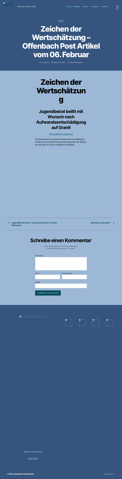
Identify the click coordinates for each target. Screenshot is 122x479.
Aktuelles (77, 6)
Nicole (47, 62)
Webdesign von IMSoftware (33, 452)
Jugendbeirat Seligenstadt (23, 474)
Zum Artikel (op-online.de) (61, 134)
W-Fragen (94, 6)
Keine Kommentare (76, 62)
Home (69, 6)
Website (37, 282)
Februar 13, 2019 (59, 62)
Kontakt (104, 6)
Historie (85, 6)
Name (37, 273)
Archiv (61, 21)
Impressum (33, 458)
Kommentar (39, 256)
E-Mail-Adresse (67, 273)
